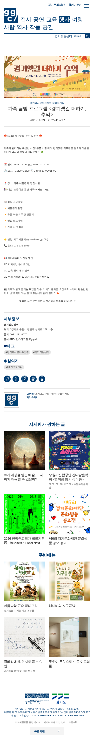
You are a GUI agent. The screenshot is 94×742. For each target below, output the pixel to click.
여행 (77, 19)
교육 (51, 19)
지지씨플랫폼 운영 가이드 (27, 722)
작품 (35, 27)
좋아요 (42, 380)
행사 (64, 19)
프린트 (33, 379)
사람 (9, 27)
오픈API (73, 722)
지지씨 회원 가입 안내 (55, 722)
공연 (38, 19)
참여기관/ (74, 4)
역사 (22, 27)
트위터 (7, 379)
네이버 (24, 379)
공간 (47, 27)
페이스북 (16, 379)
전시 (25, 19)
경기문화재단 (56, 4)
